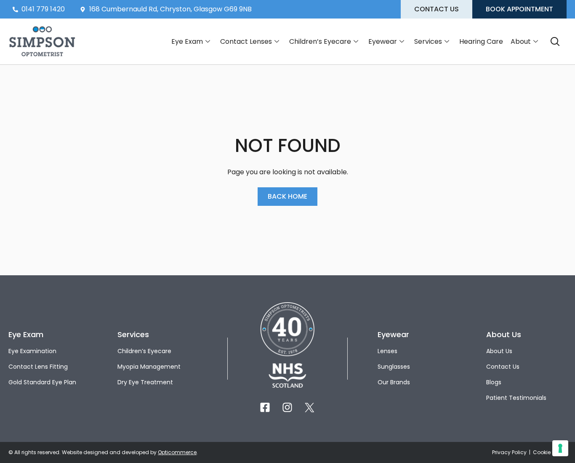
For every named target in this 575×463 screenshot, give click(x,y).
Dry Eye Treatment (145, 382)
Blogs (493, 382)
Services (428, 41)
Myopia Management (149, 366)
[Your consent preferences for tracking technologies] (560, 448)
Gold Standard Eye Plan (42, 382)
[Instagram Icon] (287, 407)
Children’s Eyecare (320, 41)
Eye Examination (32, 351)
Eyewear (382, 41)
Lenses (387, 351)
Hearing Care (481, 41)
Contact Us (502, 366)
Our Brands (394, 382)
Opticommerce (177, 452)
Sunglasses (394, 366)
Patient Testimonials (516, 398)
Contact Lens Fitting (38, 366)
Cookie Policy (550, 452)
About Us (499, 351)
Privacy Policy (510, 452)
